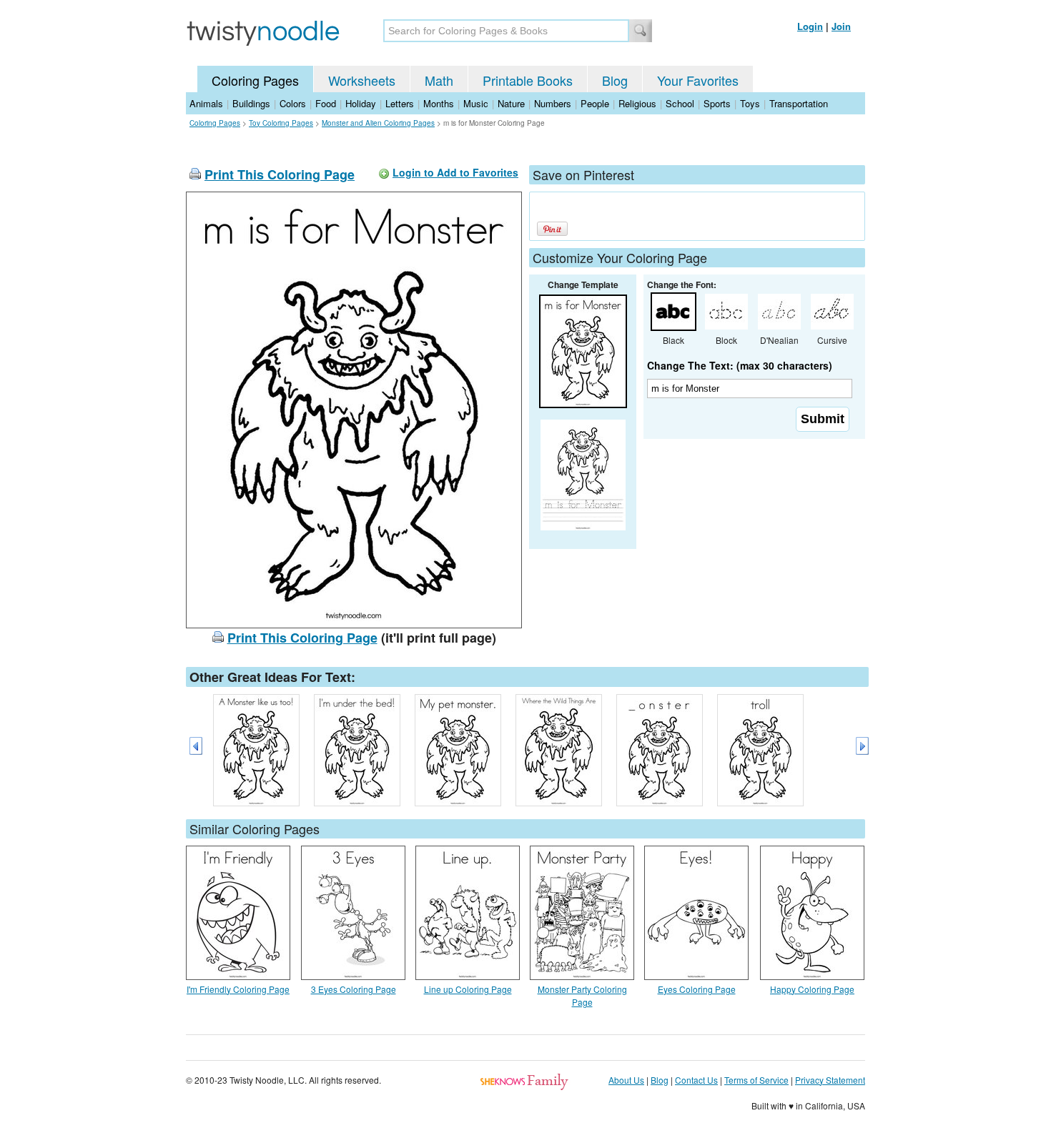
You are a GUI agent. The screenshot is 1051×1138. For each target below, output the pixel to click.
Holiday (360, 103)
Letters (399, 103)
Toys (750, 103)
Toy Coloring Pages (281, 123)
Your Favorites (698, 80)
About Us (626, 1080)
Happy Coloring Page (812, 989)
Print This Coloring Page (279, 174)
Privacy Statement (830, 1080)
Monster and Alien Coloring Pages (378, 123)
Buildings (251, 103)
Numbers (552, 103)
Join (841, 26)
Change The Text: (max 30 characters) (739, 365)
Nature (511, 103)
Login (810, 26)
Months (438, 103)
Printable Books (528, 80)
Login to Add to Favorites (455, 172)
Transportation (798, 103)
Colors (293, 103)
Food (325, 103)
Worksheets (361, 80)
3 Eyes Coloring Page (353, 989)
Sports (717, 103)
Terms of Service (756, 1080)
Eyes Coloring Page (697, 989)
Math (439, 80)
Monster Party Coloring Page (582, 995)
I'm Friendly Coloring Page (238, 989)
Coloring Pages (255, 80)
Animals (206, 103)
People (595, 103)
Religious (637, 103)
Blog (615, 80)
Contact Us (696, 1080)
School (680, 103)
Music (475, 103)
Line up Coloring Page (468, 989)
